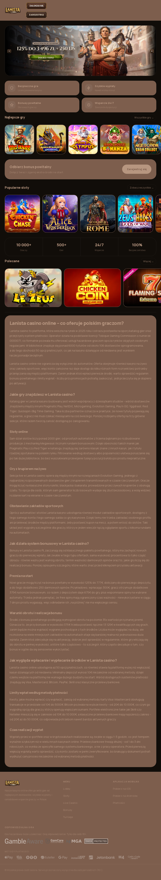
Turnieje (68, 817)
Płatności (119, 803)
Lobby (66, 788)
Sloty (66, 796)
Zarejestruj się (137, 169)
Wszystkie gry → (144, 117)
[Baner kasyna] (80, 50)
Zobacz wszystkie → (142, 187)
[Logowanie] (36, 5)
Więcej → (148, 261)
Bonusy (67, 810)
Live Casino (70, 803)
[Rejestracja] (36, 14)
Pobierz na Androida (125, 796)
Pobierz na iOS (122, 788)
